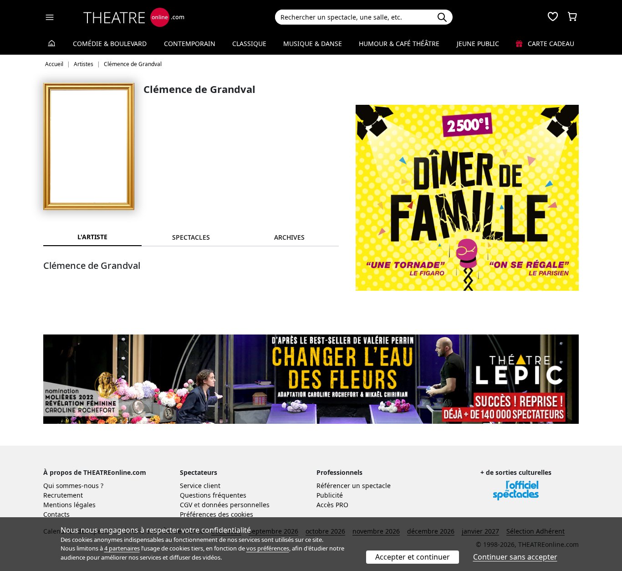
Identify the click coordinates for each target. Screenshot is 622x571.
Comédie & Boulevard (110, 43)
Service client (200, 485)
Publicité (329, 495)
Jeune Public (478, 43)
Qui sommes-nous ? (73, 485)
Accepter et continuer (412, 557)
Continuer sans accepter (515, 557)
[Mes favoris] (553, 17)
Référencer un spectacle (353, 485)
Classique (249, 43)
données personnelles (236, 504)
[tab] (191, 237)
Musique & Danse (312, 43)
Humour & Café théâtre (399, 43)
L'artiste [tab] (92, 236)
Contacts (56, 514)
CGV (186, 504)
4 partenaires (122, 548)
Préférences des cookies (216, 514)
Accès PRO (332, 504)
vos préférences (267, 548)
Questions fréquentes (213, 495)
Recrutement (63, 495)
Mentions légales (69, 504)
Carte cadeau (550, 43)
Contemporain (189, 43)
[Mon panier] (572, 17)
